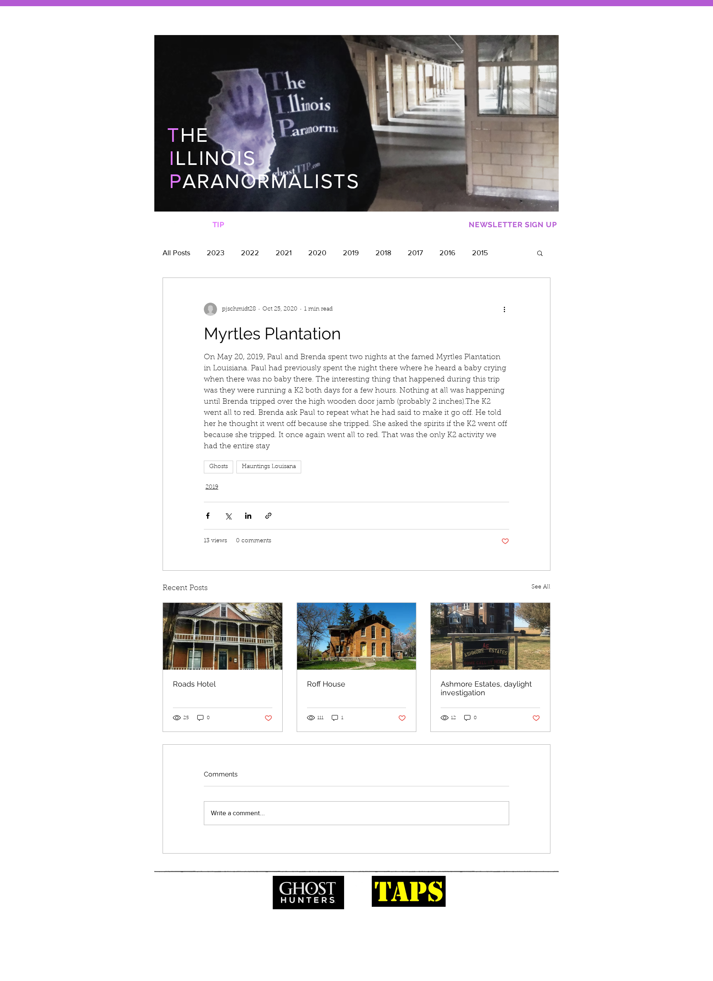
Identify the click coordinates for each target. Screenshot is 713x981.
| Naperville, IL (395, 946)
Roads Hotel (194, 684)
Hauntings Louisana (269, 467)
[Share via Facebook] (208, 516)
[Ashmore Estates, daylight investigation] (490, 636)
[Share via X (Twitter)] (228, 516)
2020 (317, 253)
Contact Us (359, 946)
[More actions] (504, 309)
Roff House (326, 684)
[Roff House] (356, 636)
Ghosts (218, 467)
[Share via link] (268, 516)
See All (540, 587)
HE (188, 135)
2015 (480, 253)
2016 (447, 253)
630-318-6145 (318, 946)
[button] (540, 252)
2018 (383, 253)
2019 (351, 253)
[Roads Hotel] (222, 636)
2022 (250, 253)
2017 (415, 253)
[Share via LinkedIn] (248, 516)
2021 (284, 253)
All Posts (176, 253)
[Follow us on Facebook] (175, 225)
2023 (215, 253)
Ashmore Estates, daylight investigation (486, 688)
